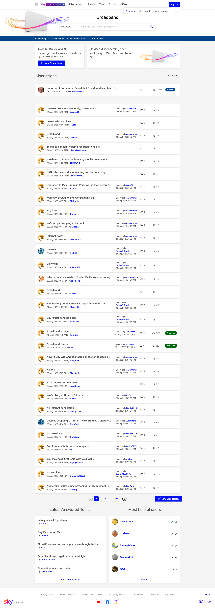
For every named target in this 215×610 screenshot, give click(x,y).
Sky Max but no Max (50, 532)
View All (144, 579)
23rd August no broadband (62, 382)
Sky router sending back (61, 317)
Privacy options (47, 595)
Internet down (55, 236)
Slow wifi (52, 263)
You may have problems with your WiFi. (70, 459)
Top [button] (209, 594)
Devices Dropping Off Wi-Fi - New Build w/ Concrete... (79, 420)
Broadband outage (58, 331)
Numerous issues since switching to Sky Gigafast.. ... (78, 486)
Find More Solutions (71, 579)
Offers (123, 4)
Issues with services (59, 121)
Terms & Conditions (67, 595)
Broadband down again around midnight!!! (63, 556)
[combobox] (113, 27)
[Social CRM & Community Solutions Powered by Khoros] (205, 602)
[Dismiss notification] (176, 11)
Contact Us (154, 595)
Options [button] (171, 75)
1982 (116, 498)
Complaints (138, 595)
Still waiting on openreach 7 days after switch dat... (77, 303)
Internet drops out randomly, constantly (70, 108)
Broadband (107, 17)
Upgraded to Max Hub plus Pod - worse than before (77, 185)
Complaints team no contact (54, 568)
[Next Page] (124, 498)
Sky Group (169, 595)
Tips (101, 4)
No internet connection (60, 408)
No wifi (51, 369)
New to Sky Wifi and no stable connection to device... (78, 357)
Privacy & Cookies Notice (92, 595)
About (112, 4)
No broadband (55, 433)
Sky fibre (52, 210)
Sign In (174, 4)
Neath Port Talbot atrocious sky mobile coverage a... (78, 159)
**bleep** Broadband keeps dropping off (70, 197)
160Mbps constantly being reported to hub (72, 146)
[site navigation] (36, 4)
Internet (51, 249)
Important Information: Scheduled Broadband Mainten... (80, 88)
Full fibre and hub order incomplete (68, 446)
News (91, 4)
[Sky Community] (53, 4)
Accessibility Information (118, 595)
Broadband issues (57, 344)
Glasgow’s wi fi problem (52, 520)
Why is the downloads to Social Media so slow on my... (79, 277)
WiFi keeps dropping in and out (65, 223)
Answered (171, 333)
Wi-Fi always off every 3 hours (65, 395)
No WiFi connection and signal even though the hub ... (70, 544)
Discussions (76, 4)
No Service (53, 472)
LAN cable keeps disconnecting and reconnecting (76, 172)
